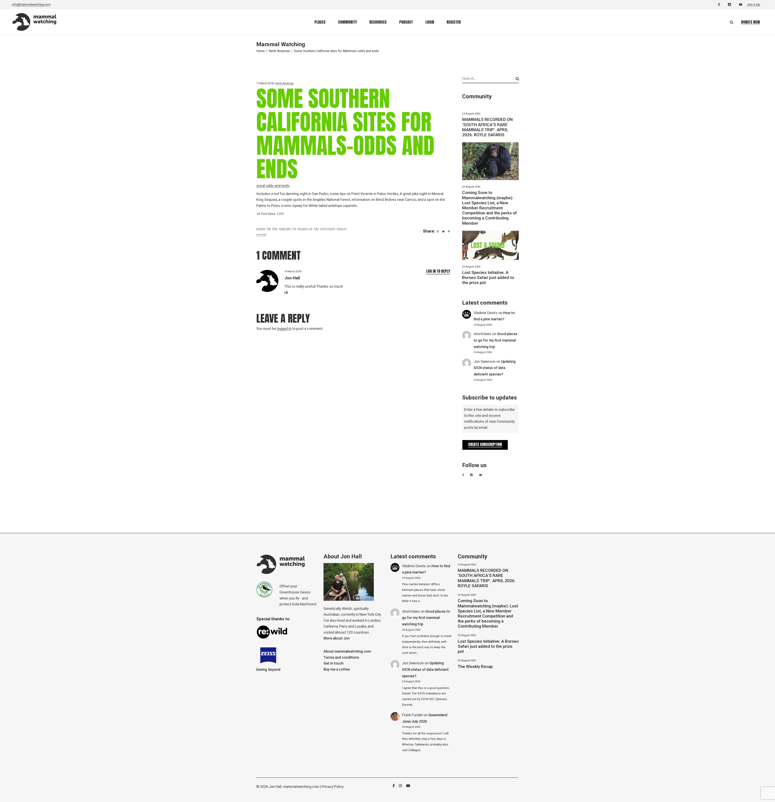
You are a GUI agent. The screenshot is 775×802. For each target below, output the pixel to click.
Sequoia (341, 229)
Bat (269, 229)
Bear (275, 229)
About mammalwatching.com (347, 651)
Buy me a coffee (337, 669)
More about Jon (337, 638)
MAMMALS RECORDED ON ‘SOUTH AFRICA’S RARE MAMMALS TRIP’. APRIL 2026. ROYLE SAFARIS (487, 127)
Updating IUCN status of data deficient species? (494, 368)
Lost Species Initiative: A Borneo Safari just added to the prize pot (488, 277)
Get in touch (334, 663)
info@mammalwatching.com (31, 4)
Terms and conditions (341, 657)
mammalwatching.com (301, 786)
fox (294, 229)
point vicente (327, 229)
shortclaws (482, 334)
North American (279, 51)
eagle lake (285, 229)
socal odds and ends (272, 185)
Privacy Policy (333, 786)
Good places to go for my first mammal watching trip (495, 340)
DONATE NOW (750, 22)
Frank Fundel (412, 715)
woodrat (261, 234)
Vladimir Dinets (485, 313)
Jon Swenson (484, 361)
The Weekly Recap (475, 667)
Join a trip (753, 4)
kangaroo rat (304, 229)
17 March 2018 (264, 83)
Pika (316, 229)
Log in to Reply (438, 271)
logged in (284, 328)
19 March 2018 (292, 271)
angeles (261, 229)
